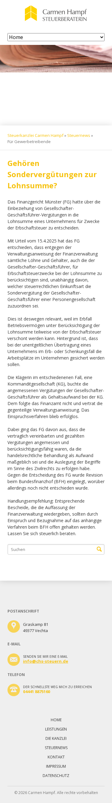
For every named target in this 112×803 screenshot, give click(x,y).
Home (56, 719)
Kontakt (56, 757)
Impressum (56, 766)
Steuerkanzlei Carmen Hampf (35, 135)
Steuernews (78, 135)
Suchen (99, 549)
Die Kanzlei (56, 738)
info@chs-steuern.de (45, 661)
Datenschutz (56, 775)
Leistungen (56, 729)
